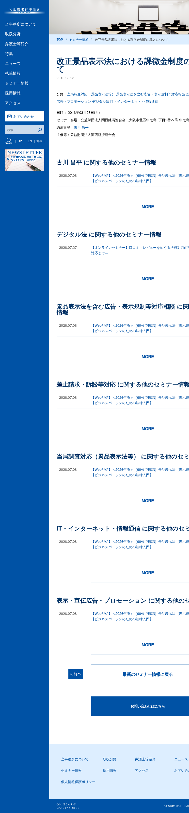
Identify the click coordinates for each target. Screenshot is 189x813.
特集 (9, 53)
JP (20, 141)
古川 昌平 (81, 127)
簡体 (39, 141)
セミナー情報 (17, 83)
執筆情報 (13, 73)
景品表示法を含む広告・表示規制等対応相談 (150, 93)
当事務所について (20, 24)
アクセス (13, 102)
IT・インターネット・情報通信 (134, 101)
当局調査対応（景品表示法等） (91, 93)
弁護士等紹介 (17, 43)
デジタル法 (100, 101)
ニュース (13, 63)
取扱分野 (13, 34)
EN (30, 141)
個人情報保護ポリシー (78, 781)
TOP (60, 39)
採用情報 (13, 93)
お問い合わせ (23, 116)
